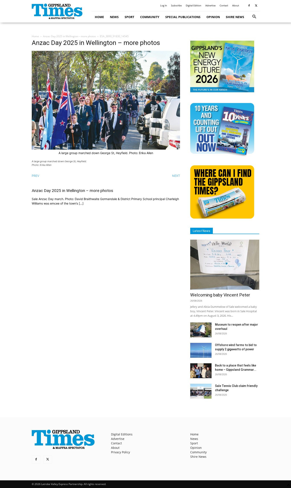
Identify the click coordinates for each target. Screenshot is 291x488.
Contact (224, 5)
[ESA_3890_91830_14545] (106, 148)
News (114, 17)
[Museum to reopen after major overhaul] (201, 329)
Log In (163, 5)
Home (99, 17)
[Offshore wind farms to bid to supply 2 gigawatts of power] (201, 350)
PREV (35, 175)
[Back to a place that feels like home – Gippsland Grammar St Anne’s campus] (201, 370)
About (235, 5)
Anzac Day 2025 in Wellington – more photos (69, 36)
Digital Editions (122, 434)
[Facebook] (249, 6)
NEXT (176, 175)
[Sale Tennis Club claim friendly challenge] (201, 391)
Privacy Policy (120, 452)
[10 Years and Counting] (222, 155)
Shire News (235, 17)
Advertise (210, 5)
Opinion (213, 17)
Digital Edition (193, 5)
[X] (256, 6)
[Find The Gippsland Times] (222, 217)
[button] (254, 17)
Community (149, 17)
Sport (129, 17)
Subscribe (176, 5)
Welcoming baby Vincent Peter (220, 295)
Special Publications (182, 17)
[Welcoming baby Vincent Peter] (224, 265)
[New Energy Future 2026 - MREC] (222, 93)
